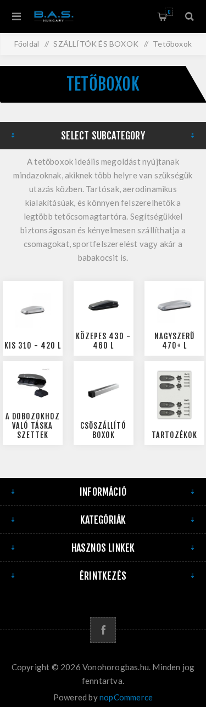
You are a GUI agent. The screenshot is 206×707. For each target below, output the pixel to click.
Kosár (169, 12)
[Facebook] (103, 630)
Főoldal (26, 43)
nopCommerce (126, 697)
